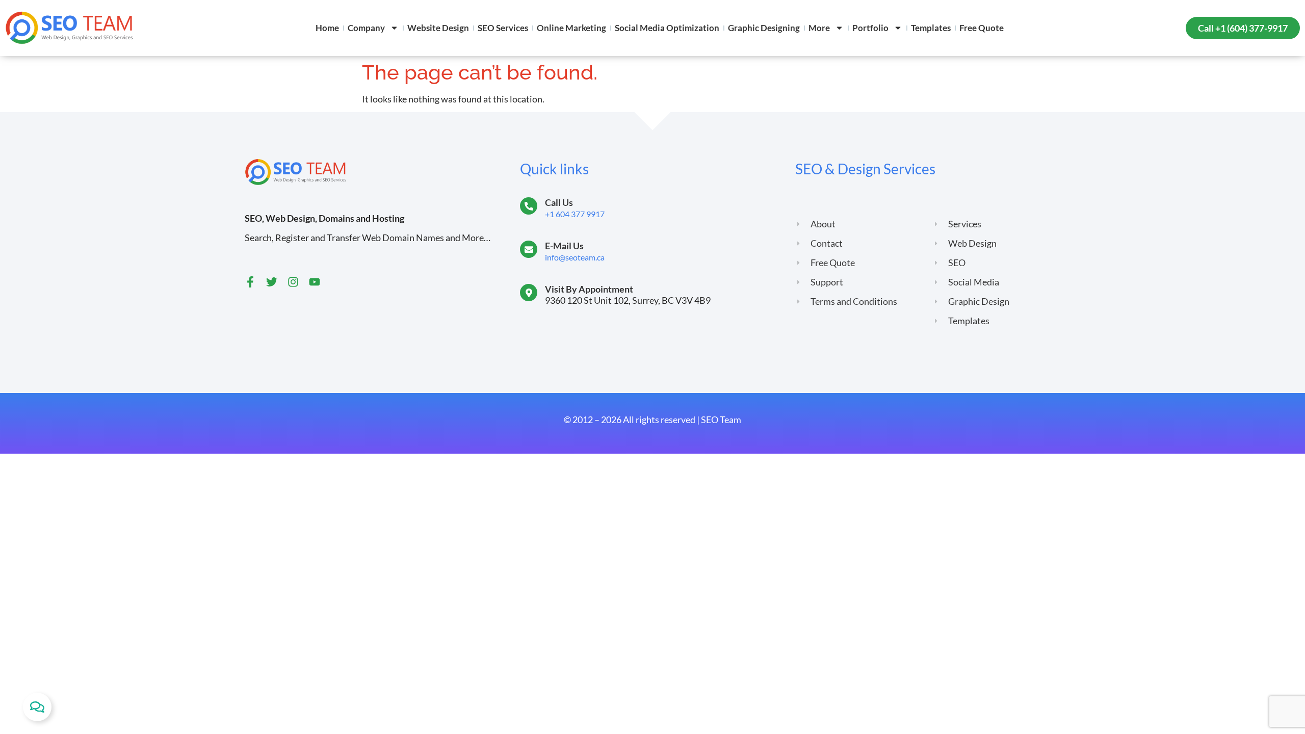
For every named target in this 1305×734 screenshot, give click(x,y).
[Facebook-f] (250, 281)
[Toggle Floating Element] (37, 707)
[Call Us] (528, 206)
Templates (931, 27)
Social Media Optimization (667, 27)
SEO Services (503, 27)
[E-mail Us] (528, 249)
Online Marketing (571, 27)
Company (366, 27)
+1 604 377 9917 (575, 214)
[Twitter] (271, 281)
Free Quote (981, 27)
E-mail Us (564, 245)
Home (327, 27)
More (819, 27)
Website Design (438, 27)
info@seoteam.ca (575, 257)
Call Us (559, 202)
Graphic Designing (764, 27)
